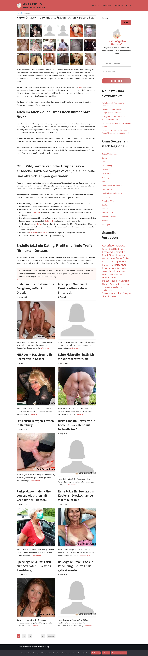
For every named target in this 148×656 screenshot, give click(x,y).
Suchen (105, 18)
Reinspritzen (116, 284)
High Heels (121, 268)
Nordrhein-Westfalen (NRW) (112, 193)
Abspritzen (108, 245)
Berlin (104, 162)
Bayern (104, 158)
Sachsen (105, 209)
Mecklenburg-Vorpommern (112, 185)
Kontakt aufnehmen (24, 647)
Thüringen (106, 224)
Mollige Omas (109, 277)
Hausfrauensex (109, 268)
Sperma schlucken (112, 293)
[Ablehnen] (145, 653)
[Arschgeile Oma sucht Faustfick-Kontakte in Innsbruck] (77, 320)
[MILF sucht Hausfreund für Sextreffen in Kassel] (36, 386)
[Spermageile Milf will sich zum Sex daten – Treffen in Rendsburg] (36, 597)
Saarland (105, 205)
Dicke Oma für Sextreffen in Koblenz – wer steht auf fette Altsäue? (76, 425)
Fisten (39, 224)
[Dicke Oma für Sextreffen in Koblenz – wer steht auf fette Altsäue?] (77, 456)
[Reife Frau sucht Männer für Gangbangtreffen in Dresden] (36, 320)
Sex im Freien (107, 290)
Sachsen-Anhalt (107, 213)
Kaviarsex (43, 233)
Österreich (119, 5)
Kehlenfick (49, 221)
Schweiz (128, 5)
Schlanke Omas (117, 287)
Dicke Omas (108, 258)
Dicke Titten (123, 258)
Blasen (49, 93)
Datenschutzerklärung (40, 647)
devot (81, 87)
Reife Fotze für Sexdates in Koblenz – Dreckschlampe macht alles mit (76, 495)
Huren (104, 271)
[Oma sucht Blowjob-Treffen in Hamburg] (36, 452)
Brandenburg (107, 166)
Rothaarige (106, 287)
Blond (120, 249)
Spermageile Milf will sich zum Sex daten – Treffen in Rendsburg (35, 566)
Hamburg (105, 177)
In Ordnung (96, 653)
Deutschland (106, 173)
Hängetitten (114, 271)
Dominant (105, 262)
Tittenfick (106, 296)
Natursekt (33, 233)
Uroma (114, 297)
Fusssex (127, 262)
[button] (111, 5)
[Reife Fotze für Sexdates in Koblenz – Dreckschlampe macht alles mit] (77, 527)
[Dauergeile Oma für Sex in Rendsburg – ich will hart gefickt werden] (77, 597)
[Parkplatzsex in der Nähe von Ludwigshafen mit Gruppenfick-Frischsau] (36, 527)
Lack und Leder (114, 274)
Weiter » (51, 636)
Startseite (95, 5)
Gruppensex (35, 212)
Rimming (126, 284)
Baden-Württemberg (109, 154)
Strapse (127, 293)
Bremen (105, 170)
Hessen (104, 181)
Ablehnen (106, 653)
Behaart (105, 249)
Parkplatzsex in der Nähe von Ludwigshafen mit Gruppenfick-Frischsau (34, 495)
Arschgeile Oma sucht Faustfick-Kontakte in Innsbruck (72, 288)
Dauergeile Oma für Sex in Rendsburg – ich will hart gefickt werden (75, 566)
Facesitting (113, 261)
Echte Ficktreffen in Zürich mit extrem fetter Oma (76, 357)
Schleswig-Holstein (109, 217)
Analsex (120, 245)
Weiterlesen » (46, 348)
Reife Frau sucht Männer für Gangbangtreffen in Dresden (35, 288)
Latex (120, 274)
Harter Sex (120, 264)
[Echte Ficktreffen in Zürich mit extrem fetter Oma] (77, 386)
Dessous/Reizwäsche (113, 252)
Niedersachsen (107, 189)
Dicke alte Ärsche (117, 255)
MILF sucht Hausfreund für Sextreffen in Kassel (35, 357)
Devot (105, 255)
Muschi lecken (110, 280)
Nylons (105, 284)
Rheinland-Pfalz (108, 201)
